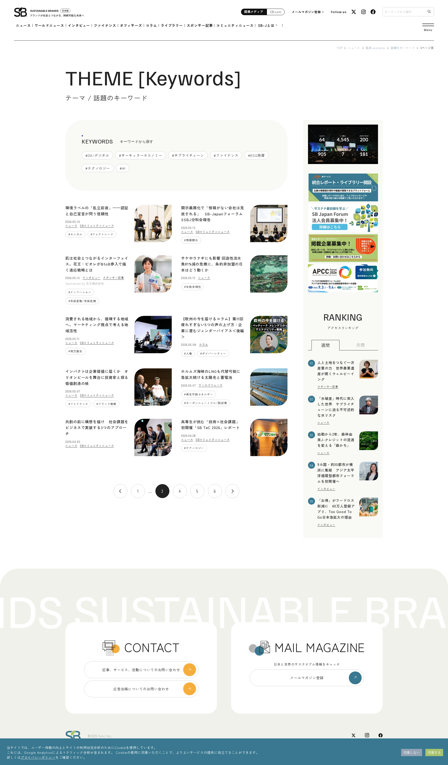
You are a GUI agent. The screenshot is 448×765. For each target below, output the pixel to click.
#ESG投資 (256, 155)
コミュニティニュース (234, 25)
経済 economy (375, 48)
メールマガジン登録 (306, 12)
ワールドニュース (49, 25)
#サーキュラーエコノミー (140, 155)
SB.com (275, 12)
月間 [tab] (360, 345)
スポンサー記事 (200, 25)
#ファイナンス (226, 155)
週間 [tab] (325, 345)
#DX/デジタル (97, 155)
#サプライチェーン (188, 155)
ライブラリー (172, 25)
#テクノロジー (97, 168)
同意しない (411, 752)
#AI (123, 168)
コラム (151, 25)
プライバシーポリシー (38, 757)
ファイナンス (105, 25)
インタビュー (79, 25)
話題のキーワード (403, 48)
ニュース (23, 25)
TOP (340, 48)
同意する (434, 752)
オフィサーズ (131, 25)
